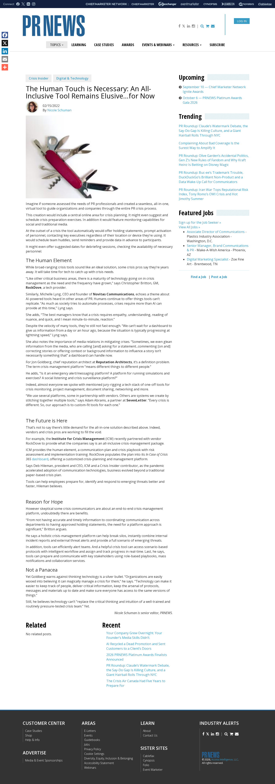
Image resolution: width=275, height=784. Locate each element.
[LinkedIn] (5, 51)
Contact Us (150, 735)
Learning (78, 44)
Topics (55, 44)
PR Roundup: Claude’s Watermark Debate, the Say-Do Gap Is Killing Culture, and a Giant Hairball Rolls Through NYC (138, 670)
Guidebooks (92, 740)
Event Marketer (152, 770)
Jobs (87, 744)
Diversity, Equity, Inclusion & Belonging (108, 758)
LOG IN (242, 21)
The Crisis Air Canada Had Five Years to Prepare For (135, 683)
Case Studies (104, 44)
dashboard (40, 459)
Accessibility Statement (99, 763)
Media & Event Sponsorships (44, 760)
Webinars (90, 768)
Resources (191, 44)
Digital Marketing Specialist (207, 259)
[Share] (5, 67)
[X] (5, 43)
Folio (146, 765)
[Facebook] (5, 35)
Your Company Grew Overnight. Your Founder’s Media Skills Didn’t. (134, 635)
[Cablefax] (265, 4)
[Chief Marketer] (142, 4)
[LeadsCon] (227, 4)
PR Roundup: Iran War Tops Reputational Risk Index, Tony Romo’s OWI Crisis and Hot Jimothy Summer (213, 194)
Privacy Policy (92, 749)
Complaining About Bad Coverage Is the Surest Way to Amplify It (209, 145)
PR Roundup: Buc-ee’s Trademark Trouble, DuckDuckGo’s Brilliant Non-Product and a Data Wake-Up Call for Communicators (211, 177)
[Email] (5, 59)
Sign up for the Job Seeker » (200, 222)
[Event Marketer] (190, 4)
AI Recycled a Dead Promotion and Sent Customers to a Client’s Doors (135, 646)
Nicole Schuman (59, 110)
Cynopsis (149, 760)
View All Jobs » (189, 227)
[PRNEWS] (68, 29)
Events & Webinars (157, 44)
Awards (128, 44)
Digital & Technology (72, 78)
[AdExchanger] (167, 4)
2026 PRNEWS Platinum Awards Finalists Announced (136, 657)
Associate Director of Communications (216, 232)
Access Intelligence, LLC (224, 759)
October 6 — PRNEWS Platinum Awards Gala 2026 (212, 100)
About (147, 731)
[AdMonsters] (246, 4)
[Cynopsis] (210, 4)
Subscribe (217, 44)
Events (88, 735)
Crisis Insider (39, 78)
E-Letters (90, 731)
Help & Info (32, 740)
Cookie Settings (94, 754)
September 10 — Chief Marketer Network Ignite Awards (214, 89)
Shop (28, 735)
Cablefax (148, 756)
